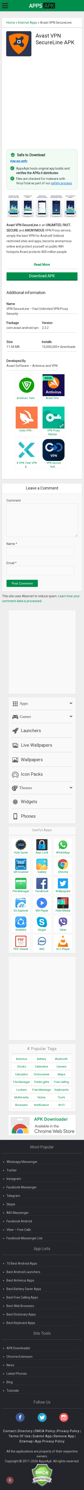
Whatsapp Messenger (21, 1162)
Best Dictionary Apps (21, 1314)
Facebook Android (19, 1221)
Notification (41, 1105)
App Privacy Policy (50, 1441)
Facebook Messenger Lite (24, 1238)
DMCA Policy (45, 1431)
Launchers (31, 730)
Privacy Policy (68, 1431)
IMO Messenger (17, 1213)
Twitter (11, 1170)
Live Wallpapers (36, 745)
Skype (10, 1204)
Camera (61, 1066)
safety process (61, 183)
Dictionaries (41, 1074)
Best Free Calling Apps (22, 1297)
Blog (9, 1382)
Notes (41, 1097)
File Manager (21, 1082)
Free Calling (61, 1082)
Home (10, 22)
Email (11, 563)
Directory (25, 1431)
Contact (9, 1431)
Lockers (21, 1089)
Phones (28, 816)
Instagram (13, 1179)
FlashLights (41, 1082)
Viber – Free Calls (18, 1230)
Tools (61, 1097)
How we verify (18, 161)
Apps (23, 703)
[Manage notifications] (9, 1480)
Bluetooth (61, 1059)
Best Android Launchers (23, 1272)
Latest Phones (16, 1373)
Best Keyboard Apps (20, 1323)
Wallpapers (32, 759)
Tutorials (12, 1390)
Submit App (42, 1436)
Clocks (21, 1066)
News (10, 1365)
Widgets (29, 801)
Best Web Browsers (20, 1306)
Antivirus (21, 1059)
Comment (13, 500)
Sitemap (26, 1441)
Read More (42, 265)
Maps (61, 1074)
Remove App (64, 1436)
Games (25, 716)
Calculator (21, 1074)
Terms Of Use (20, 1436)
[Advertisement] (42, 100)
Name (11, 544)
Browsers (21, 1105)
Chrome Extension (19, 1357)
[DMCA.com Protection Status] (42, 1475)
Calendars (41, 1066)
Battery (41, 1059)
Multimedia (21, 1097)
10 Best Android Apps (21, 1263)
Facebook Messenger (21, 1187)
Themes (25, 788)
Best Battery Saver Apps (23, 1289)
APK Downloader (18, 1348)
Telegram (13, 1196)
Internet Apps (27, 22)
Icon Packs (32, 774)
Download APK (42, 275)
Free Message (41, 1089)
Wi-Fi (61, 1105)
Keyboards (61, 1089)
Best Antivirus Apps (20, 1280)
